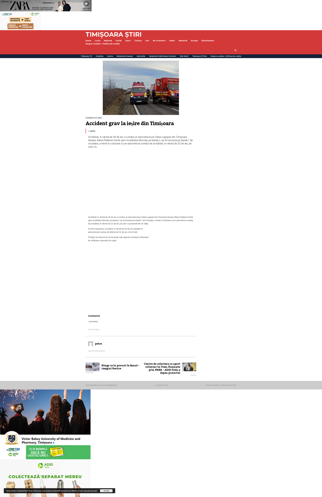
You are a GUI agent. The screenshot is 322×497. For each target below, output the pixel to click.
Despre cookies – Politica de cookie (103, 44)
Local (90, 329)
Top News (96, 329)
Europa (194, 40)
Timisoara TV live (199, 56)
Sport (128, 40)
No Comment (159, 40)
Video (172, 40)
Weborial (183, 40)
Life (147, 40)
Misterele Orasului (125, 56)
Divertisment (208, 40)
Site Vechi (184, 56)
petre (92, 131)
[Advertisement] (141, 182)
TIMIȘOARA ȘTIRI (114, 34)
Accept (106, 491)
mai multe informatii (90, 491)
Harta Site (141, 56)
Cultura (138, 40)
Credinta (99, 56)
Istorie (110, 56)
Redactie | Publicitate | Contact (162, 56)
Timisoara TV (86, 56)
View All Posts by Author (96, 351)
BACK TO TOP (162, 385)
